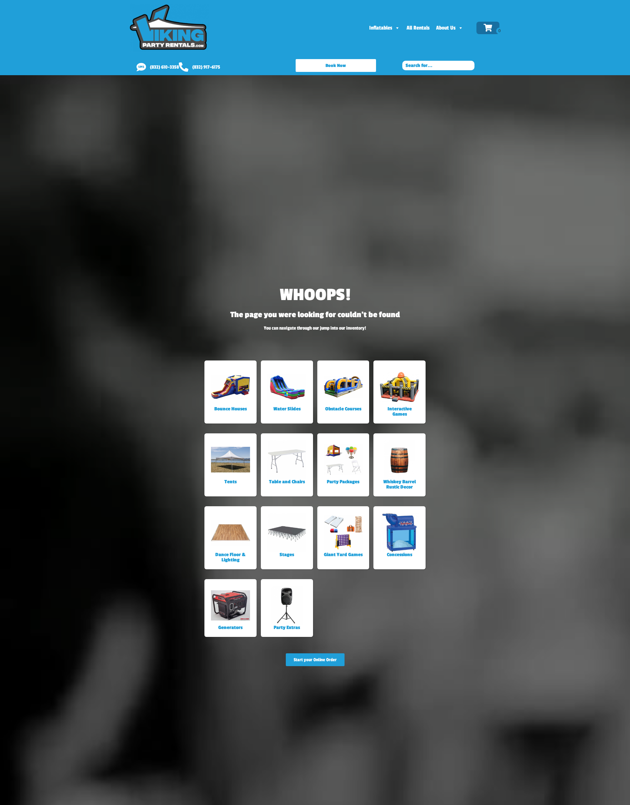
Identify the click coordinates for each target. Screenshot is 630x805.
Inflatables (380, 28)
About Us (445, 28)
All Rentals (418, 28)
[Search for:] (438, 65)
